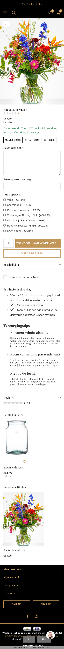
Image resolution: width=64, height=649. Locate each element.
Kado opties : (11, 194)
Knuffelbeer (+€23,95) (20, 230)
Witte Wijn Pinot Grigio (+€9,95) (26, 220)
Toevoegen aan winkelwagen (38, 243)
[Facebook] (28, 616)
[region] (50, 635)
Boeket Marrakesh (14, 550)
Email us (46, 604)
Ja (29, 639)
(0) (19, 113)
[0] (58, 13)
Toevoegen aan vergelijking (24, 276)
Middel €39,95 (13, 140)
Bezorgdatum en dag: (18, 179)
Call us (17, 604)
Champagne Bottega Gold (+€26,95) (28, 215)
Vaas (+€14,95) (16, 199)
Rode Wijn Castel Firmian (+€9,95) (27, 225)
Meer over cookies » (33, 645)
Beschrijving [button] (11, 264)
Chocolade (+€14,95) (19, 204)
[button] (5, 13)
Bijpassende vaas (13, 467)
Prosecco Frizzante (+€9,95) (23, 210)
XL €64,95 (49, 140)
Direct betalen (32, 253)
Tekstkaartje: (13, 147)
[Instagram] (36, 616)
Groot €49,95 (32, 140)
